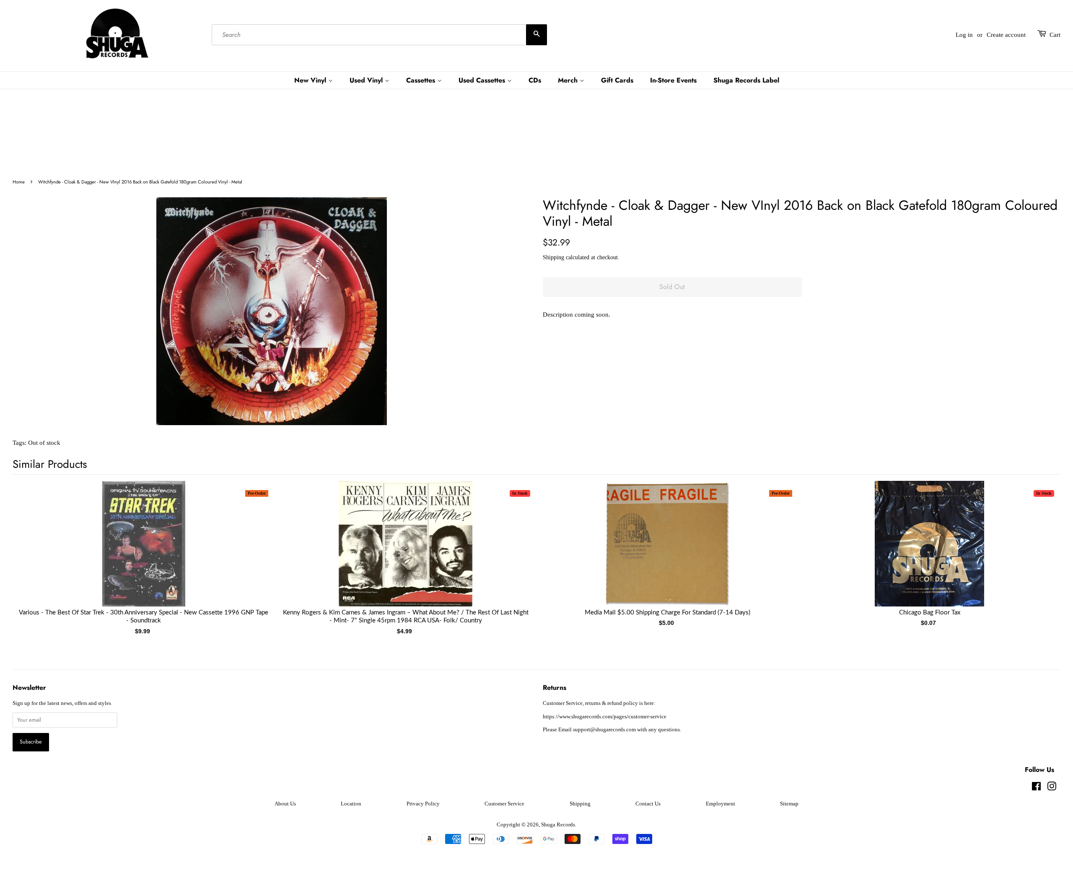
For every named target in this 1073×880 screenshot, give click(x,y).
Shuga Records (558, 825)
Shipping (553, 257)
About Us (285, 804)
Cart (1055, 34)
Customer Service (504, 804)
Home (19, 181)
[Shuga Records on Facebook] (1036, 788)
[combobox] (379, 34)
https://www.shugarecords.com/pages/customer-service (604, 717)
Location (351, 804)
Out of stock (44, 442)
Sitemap (789, 804)
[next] (1040, 545)
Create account (1006, 34)
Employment (720, 804)
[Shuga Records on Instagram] (1051, 788)
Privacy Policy (423, 804)
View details (143, 552)
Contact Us (648, 804)
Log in (964, 34)
